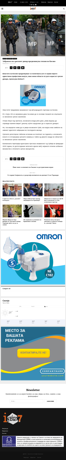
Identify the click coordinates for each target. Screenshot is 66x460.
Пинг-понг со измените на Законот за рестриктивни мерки (33, 167)
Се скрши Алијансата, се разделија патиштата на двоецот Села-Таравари (33, 175)
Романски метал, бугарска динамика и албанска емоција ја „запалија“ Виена (53, 221)
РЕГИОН (15, 58)
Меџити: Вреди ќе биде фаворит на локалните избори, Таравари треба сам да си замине (12, 222)
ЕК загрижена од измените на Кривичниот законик (32, 220)
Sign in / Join (35, 2)
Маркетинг (50, 2)
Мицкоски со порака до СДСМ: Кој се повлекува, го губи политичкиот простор (53, 200)
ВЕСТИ (4, 58)
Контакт (56, 2)
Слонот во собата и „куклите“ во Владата (12, 199)
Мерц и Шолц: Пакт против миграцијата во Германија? (31, 199)
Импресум (43, 2)
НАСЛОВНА (9, 58)
